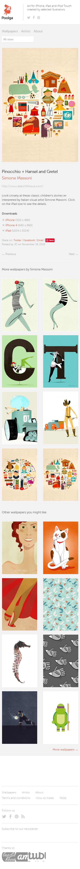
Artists (25, 31)
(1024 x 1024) (17, 230)
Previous (10, 254)
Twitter (17, 240)
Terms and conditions (16, 798)
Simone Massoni (17, 178)
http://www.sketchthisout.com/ (22, 186)
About (38, 31)
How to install (45, 798)
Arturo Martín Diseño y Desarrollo (21, 857)
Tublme (37, 857)
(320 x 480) (17, 220)
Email (40, 240)
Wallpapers (10, 31)
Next (72, 254)
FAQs (63, 798)
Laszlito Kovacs (8, 857)
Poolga (13, 12)
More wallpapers (63, 749)
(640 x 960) (19, 225)
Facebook (29, 240)
